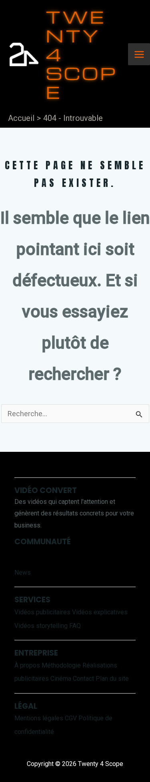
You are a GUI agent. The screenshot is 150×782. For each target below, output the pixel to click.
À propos (27, 665)
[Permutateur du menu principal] (139, 54)
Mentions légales (38, 718)
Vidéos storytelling (41, 626)
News (22, 572)
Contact (83, 678)
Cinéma (60, 678)
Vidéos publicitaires (42, 612)
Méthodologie (61, 665)
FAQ (75, 626)
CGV (71, 718)
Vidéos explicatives (100, 612)
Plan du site (112, 678)
